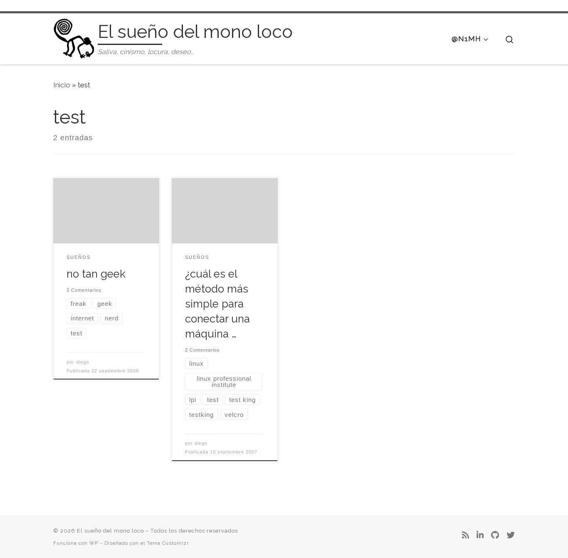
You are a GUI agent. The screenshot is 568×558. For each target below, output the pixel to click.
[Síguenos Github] (495, 535)
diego (82, 362)
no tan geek (96, 274)
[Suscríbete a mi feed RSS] (465, 535)
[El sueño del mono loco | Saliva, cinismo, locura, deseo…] (74, 37)
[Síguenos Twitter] (510, 535)
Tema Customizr (168, 543)
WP (93, 543)
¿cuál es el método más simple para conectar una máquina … (217, 304)
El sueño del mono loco (110, 531)
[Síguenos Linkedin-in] (480, 535)
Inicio (61, 85)
